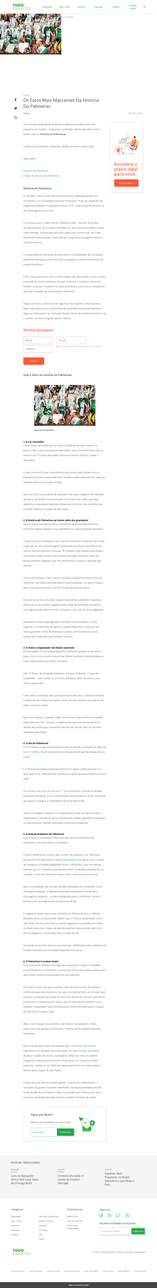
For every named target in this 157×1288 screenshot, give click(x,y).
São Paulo (89, 1046)
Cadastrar (33, 361)
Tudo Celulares (91, 1271)
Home (13, 17)
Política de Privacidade (73, 1227)
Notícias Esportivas (49, 1216)
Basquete (47, 6)
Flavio (26, 113)
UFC (41, 1234)
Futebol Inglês (133, 7)
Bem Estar (64, 6)
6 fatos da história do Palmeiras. (41, 175)
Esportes (98, 6)
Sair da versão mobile (79, 1285)
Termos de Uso (75, 1220)
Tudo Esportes (18, 1271)
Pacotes (43, 1225)
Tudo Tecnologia (72, 1271)
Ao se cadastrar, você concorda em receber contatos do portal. (80, 346)
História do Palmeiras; (35, 170)
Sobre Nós (72, 1216)
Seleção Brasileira (65, 859)
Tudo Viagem (140, 1271)
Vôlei (41, 1239)
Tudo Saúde (107, 1271)
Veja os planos (126, 183)
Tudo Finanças (35, 1271)
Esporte (81, 6)
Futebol (116, 6)
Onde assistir (46, 1220)
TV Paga (43, 1230)
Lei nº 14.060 (30, 752)
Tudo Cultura (53, 1271)
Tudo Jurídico (123, 1271)
